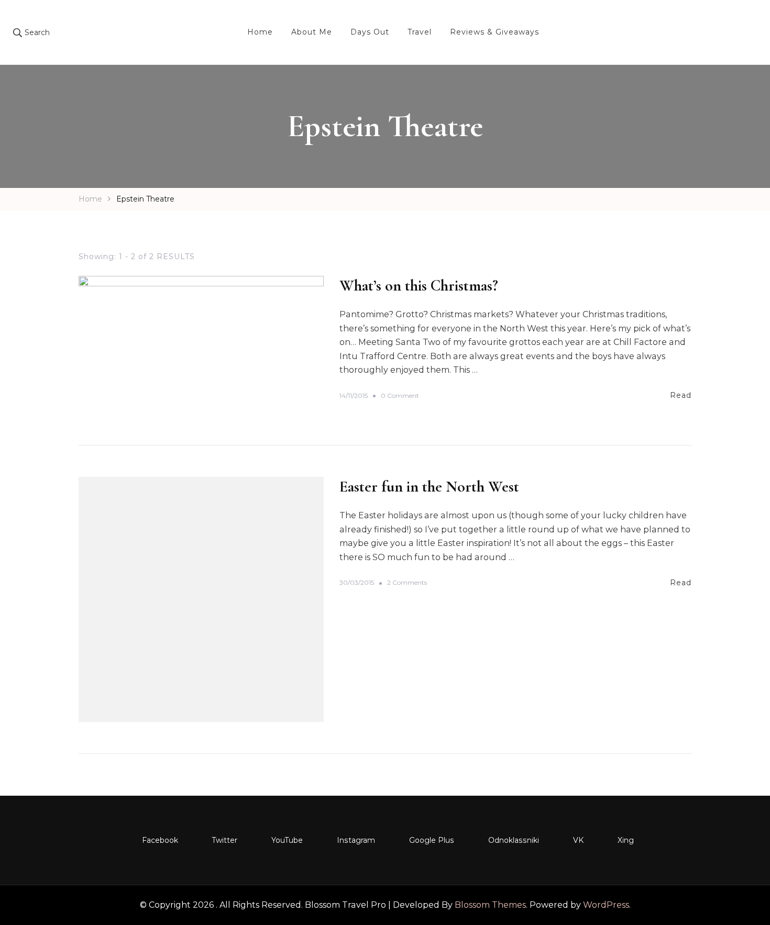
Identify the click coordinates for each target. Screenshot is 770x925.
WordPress (606, 905)
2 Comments (407, 583)
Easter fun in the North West (429, 486)
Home (260, 32)
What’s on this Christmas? (418, 285)
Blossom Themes (490, 905)
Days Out (369, 32)
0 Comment (400, 396)
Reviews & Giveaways (494, 32)
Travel (420, 32)
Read (680, 395)
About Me (311, 32)
